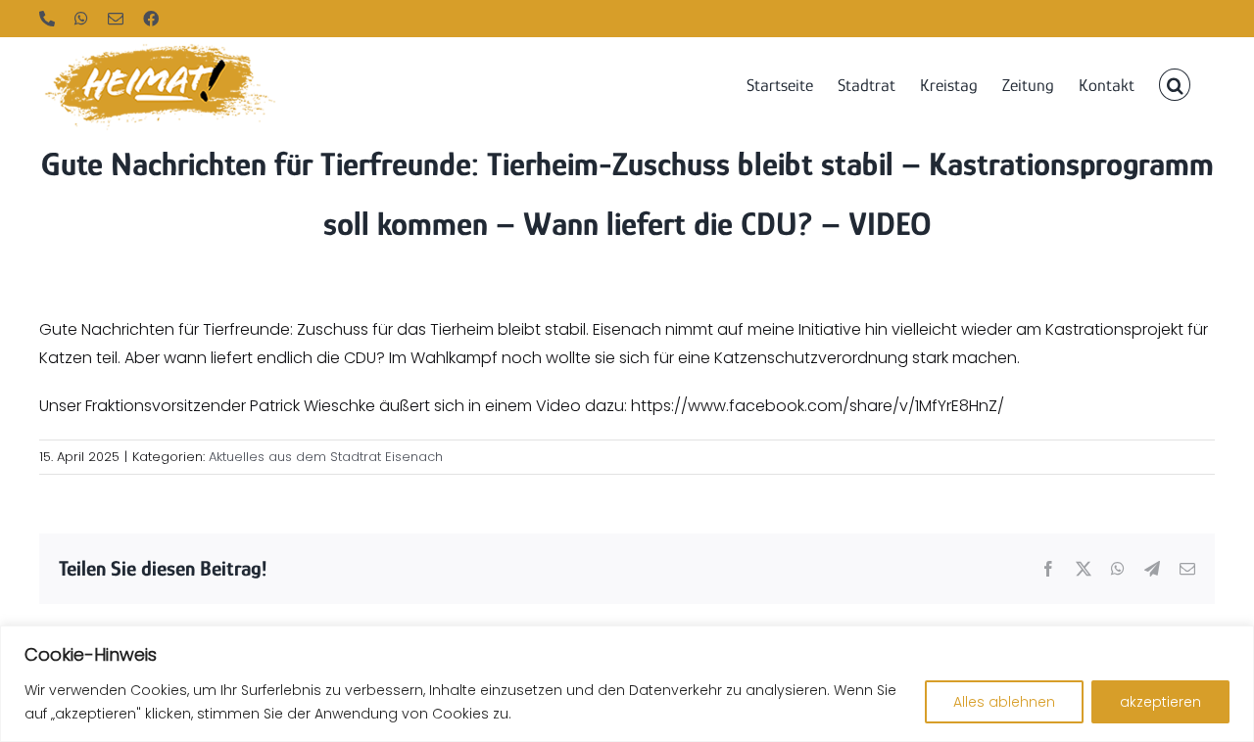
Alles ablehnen (1004, 702)
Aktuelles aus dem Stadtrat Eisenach (326, 456)
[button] (1174, 83)
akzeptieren (1160, 702)
